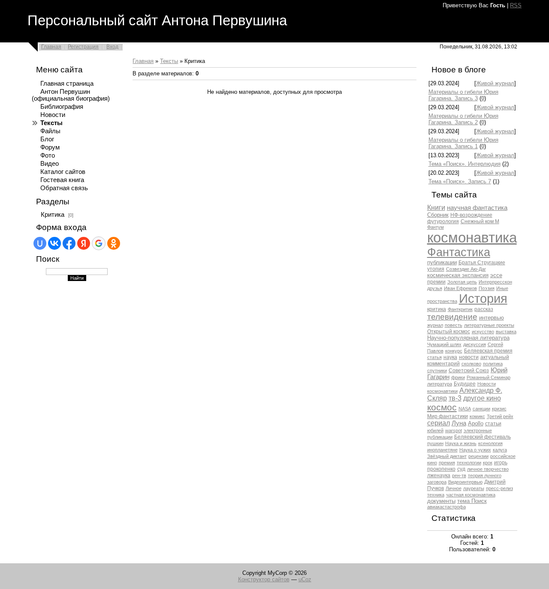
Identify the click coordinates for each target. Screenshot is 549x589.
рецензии (478, 456)
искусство (483, 331)
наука (450, 357)
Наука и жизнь (461, 443)
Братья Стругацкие (482, 263)
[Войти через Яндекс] (83, 243)
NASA (465, 408)
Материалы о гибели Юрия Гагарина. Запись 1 (463, 143)
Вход (112, 47)
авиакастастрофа (446, 506)
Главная (51, 47)
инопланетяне (442, 449)
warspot (453, 430)
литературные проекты (489, 325)
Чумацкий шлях (444, 344)
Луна (459, 423)
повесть (453, 325)
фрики (458, 377)
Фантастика (458, 252)
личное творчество (488, 469)
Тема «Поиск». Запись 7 (459, 181)
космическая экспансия (458, 275)
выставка (506, 331)
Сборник (438, 215)
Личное (454, 488)
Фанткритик (460, 309)
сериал (438, 423)
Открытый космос (448, 332)
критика (436, 309)
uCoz (305, 579)
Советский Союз (469, 371)
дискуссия (474, 344)
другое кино (482, 398)
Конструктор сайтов (264, 579)
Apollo (475, 423)
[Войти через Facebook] (69, 243)
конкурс (453, 350)
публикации (442, 262)
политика (493, 363)
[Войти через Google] (99, 243)
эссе (496, 275)
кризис (499, 408)
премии (436, 282)
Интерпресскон (495, 281)
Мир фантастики (447, 416)
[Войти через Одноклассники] (113, 243)
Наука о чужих (475, 449)
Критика (52, 214)
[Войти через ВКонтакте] (54, 243)
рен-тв (459, 475)
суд (461, 469)
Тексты (169, 61)
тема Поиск (472, 501)
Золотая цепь (462, 281)
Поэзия (487, 288)
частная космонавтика (470, 494)
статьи (493, 424)
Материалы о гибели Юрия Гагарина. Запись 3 (463, 95)
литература (439, 383)
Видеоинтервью (465, 481)
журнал (435, 325)
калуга (500, 449)
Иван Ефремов (460, 288)
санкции (481, 408)
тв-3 (455, 398)
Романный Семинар (488, 377)
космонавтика (472, 237)
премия (447, 462)
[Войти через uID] (39, 243)
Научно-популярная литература (468, 338)
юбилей (435, 430)
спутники (437, 370)
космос (442, 407)
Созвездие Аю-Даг (466, 269)
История (483, 298)
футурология (443, 221)
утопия (435, 269)
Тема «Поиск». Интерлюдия (464, 164)
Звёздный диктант (447, 456)
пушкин (435, 443)
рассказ (483, 309)
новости (469, 357)
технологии (469, 462)
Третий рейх (500, 416)
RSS (516, 5)
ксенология (490, 443)
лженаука (438, 475)
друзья (434, 288)
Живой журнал (495, 83)
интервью (491, 317)
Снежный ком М (480, 221)
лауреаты (473, 488)
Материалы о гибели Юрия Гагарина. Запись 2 (463, 119)
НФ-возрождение (471, 215)
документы (441, 501)
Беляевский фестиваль (482, 437)
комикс (477, 416)
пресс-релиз (499, 488)
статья (434, 357)
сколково (471, 363)
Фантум (435, 227)
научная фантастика (477, 207)
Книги (436, 207)
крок (487, 462)
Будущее (465, 384)
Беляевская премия (488, 351)
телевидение (452, 316)
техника (435, 494)
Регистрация (83, 47)
